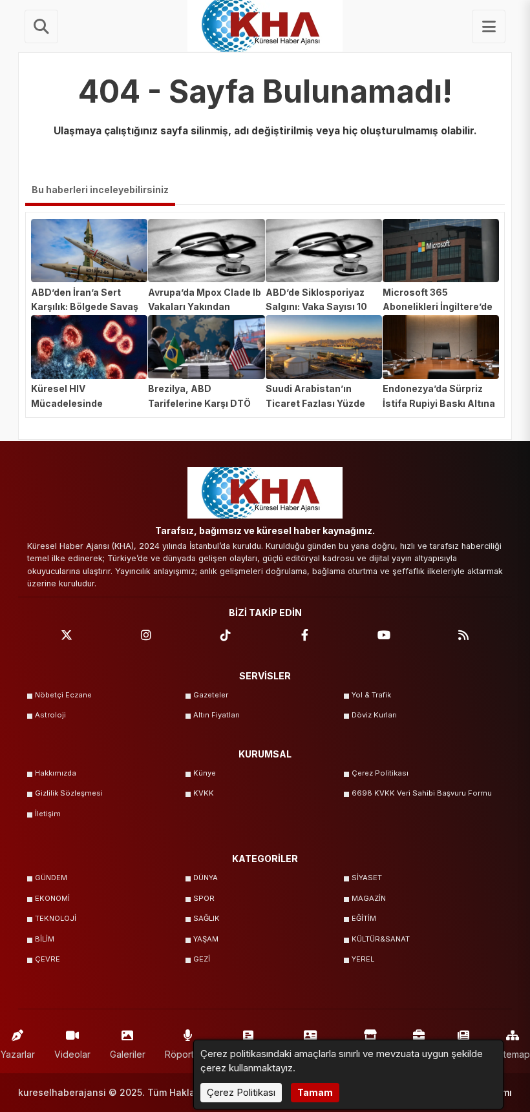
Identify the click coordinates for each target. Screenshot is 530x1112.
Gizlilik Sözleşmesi (69, 793)
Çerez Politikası (380, 772)
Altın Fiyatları (216, 714)
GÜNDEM (51, 877)
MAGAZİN (369, 898)
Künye (204, 772)
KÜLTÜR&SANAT (381, 938)
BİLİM (44, 938)
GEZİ (201, 958)
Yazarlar (18, 1054)
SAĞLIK (206, 918)
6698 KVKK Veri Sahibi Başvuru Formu (422, 793)
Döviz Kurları (374, 714)
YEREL (363, 958)
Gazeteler (210, 694)
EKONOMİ (52, 898)
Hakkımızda (55, 772)
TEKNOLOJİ (55, 918)
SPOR (204, 898)
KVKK (203, 793)
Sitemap (513, 1054)
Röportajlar (188, 1054)
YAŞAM (205, 938)
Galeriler (127, 1054)
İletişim (48, 813)
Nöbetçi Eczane (63, 694)
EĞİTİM (364, 918)
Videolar (72, 1054)
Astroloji (50, 714)
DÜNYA (205, 877)
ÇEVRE (47, 958)
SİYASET (367, 877)
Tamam (315, 1092)
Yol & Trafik (371, 694)
